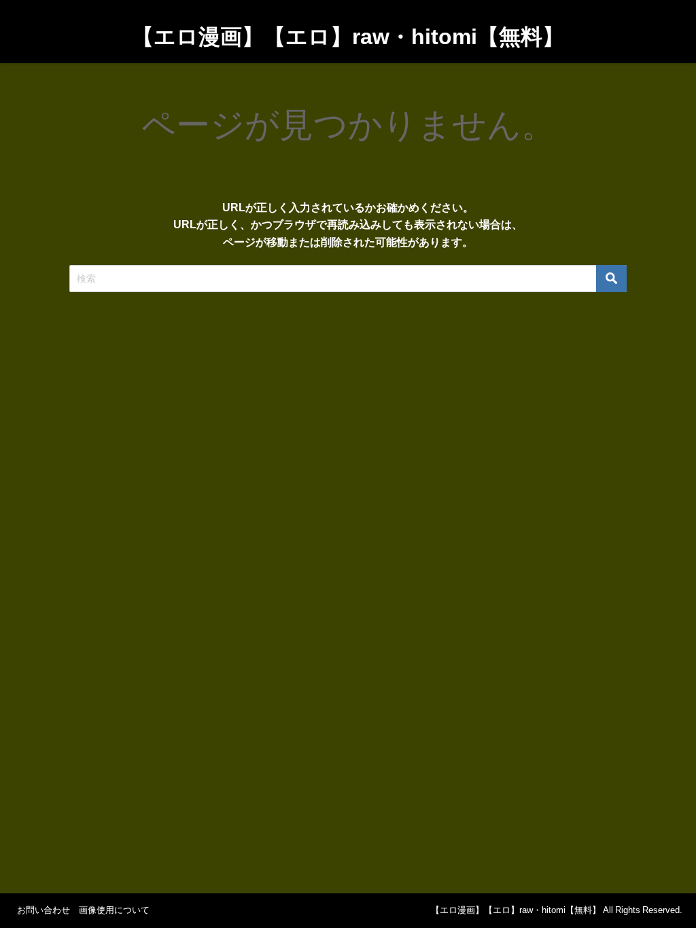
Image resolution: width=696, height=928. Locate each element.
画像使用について (114, 910)
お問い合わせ (43, 910)
